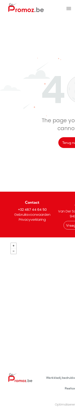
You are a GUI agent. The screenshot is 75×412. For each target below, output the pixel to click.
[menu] (69, 8)
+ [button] (13, 245)
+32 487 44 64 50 (32, 209)
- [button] (13, 251)
